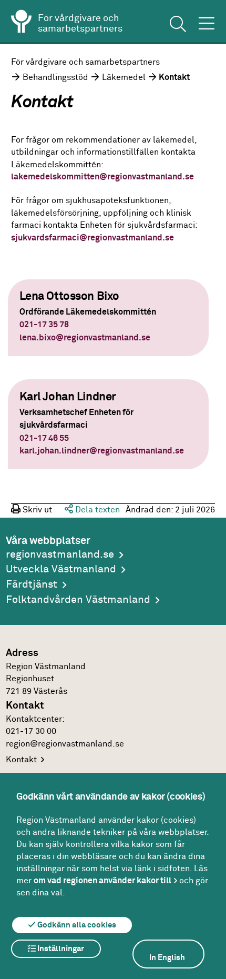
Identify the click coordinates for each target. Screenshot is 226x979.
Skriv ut (36, 510)
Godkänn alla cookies (76, 925)
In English (167, 958)
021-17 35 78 (44, 324)
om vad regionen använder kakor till (102, 880)
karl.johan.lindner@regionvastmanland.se (101, 451)
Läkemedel (124, 77)
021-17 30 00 (31, 731)
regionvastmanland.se (60, 555)
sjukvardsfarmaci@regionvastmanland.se (92, 238)
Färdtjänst (31, 585)
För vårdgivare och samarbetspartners (85, 62)
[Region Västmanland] (22, 23)
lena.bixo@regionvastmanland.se (84, 338)
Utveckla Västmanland (61, 569)
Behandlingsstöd (55, 77)
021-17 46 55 (44, 438)
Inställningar (60, 949)
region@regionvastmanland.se (65, 744)
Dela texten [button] (96, 510)
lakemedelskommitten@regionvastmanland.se (103, 177)
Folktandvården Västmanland (78, 600)
